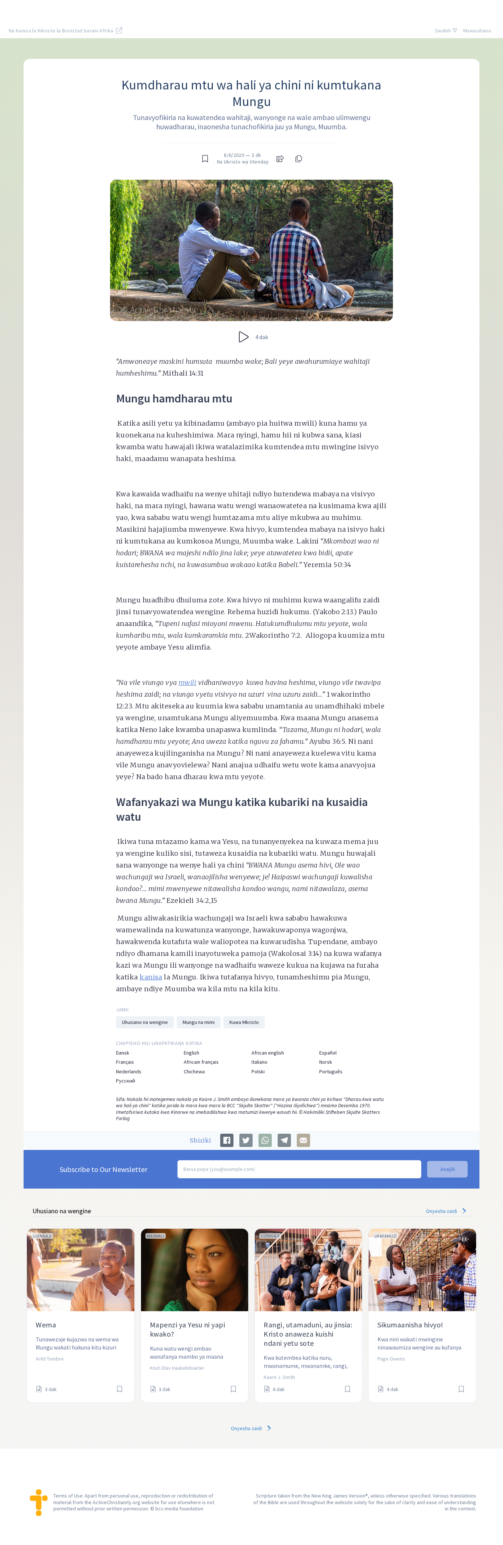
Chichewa (194, 1072)
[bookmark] (205, 159)
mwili (187, 682)
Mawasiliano (477, 30)
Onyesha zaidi (442, 1211)
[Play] (243, 337)
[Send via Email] (303, 1140)
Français (125, 1062)
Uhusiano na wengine (145, 1022)
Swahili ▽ (446, 30)
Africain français (201, 1062)
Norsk (325, 1062)
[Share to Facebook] (226, 1140)
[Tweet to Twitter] (246, 1140)
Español (328, 1053)
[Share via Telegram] (284, 1140)
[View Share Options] (280, 159)
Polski (258, 1072)
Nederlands (128, 1072)
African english (268, 1053)
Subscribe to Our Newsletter (103, 1169)
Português (330, 1072)
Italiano (259, 1062)
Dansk (122, 1053)
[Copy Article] (298, 159)
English (191, 1053)
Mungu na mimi (199, 1022)
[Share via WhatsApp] (265, 1140)
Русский (125, 1081)
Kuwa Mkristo (244, 1022)
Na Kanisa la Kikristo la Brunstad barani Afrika (62, 30)
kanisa (151, 977)
